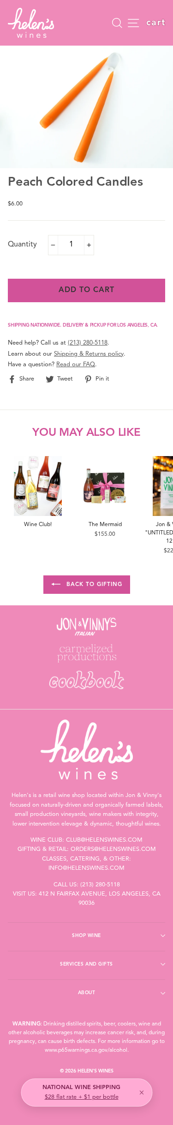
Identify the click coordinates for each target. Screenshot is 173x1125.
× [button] (141, 1093)
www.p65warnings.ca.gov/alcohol (86, 1050)
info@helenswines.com (86, 868)
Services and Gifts (86, 964)
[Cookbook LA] (86, 680)
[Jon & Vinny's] (86, 626)
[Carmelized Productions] (86, 653)
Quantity (22, 244)
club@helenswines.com (104, 840)
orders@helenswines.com (113, 849)
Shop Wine (86, 935)
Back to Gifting (93, 584)
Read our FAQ (75, 365)
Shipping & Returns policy (89, 354)
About (86, 992)
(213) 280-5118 (87, 343)
